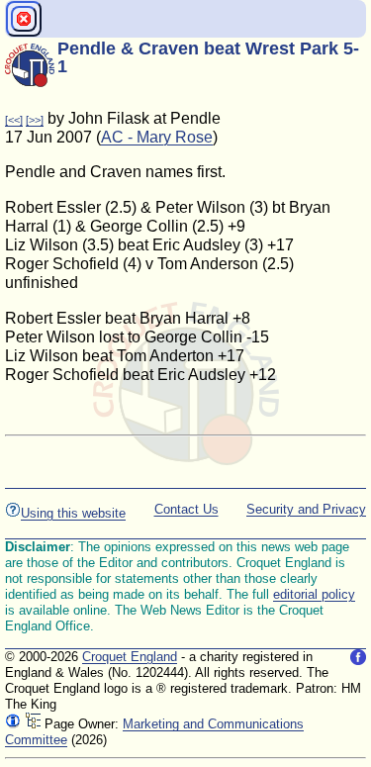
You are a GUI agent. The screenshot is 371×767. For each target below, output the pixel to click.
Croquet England (129, 656)
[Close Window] (24, 19)
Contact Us (186, 509)
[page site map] (33, 724)
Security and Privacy (306, 509)
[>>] (35, 120)
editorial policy (314, 594)
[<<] (14, 120)
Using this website (73, 513)
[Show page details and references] (13, 724)
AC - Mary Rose (157, 137)
